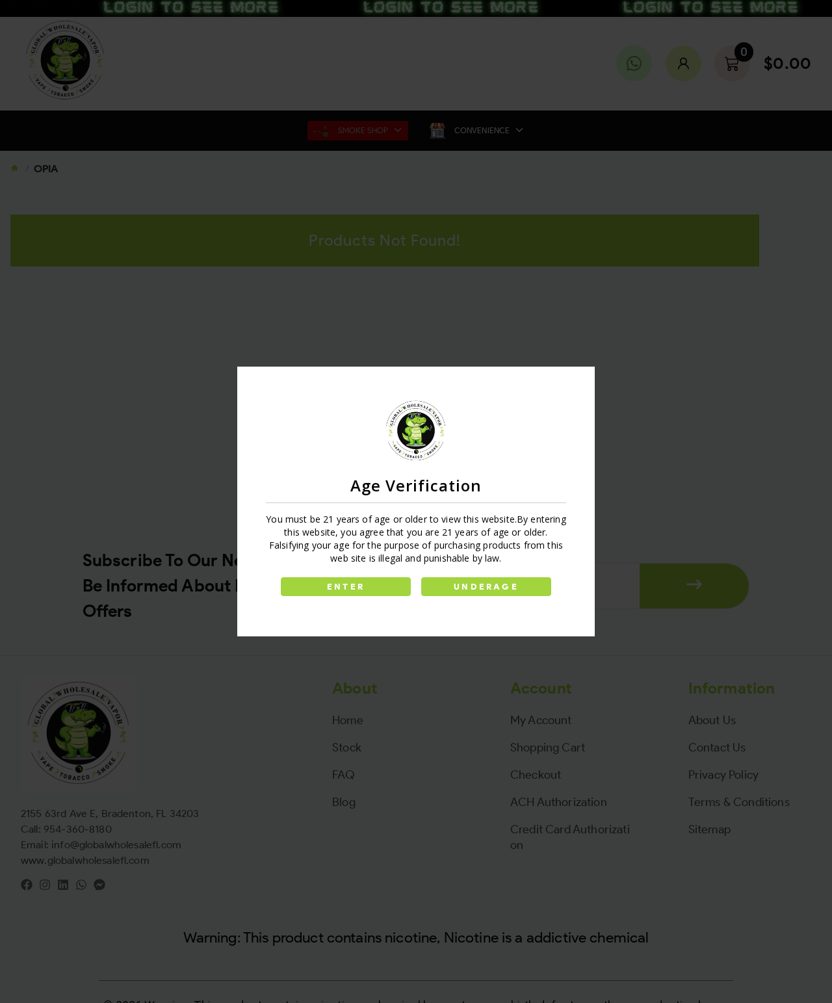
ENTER (346, 587)
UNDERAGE (486, 587)
